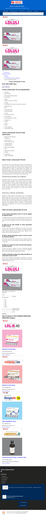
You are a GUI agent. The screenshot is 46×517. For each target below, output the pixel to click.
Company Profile (13, 11)
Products (7, 76)
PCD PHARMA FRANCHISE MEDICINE (12, 78)
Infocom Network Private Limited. (21, 512)
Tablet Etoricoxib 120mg (8, 385)
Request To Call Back (6, 74)
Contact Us (36, 11)
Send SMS (24, 505)
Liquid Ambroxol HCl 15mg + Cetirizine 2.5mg (14, 457)
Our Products (22, 11)
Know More (29, 11)
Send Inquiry (6, 72)
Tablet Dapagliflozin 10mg (9, 421)
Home (6, 75)
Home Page (5, 11)
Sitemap (3, 482)
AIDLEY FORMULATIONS (17, 7)
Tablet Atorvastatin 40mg (8, 349)
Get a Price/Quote (6, 86)
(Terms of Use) (26, 511)
